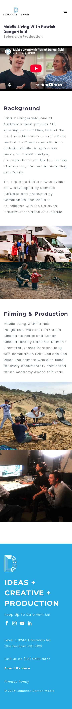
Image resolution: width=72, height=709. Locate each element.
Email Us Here (17, 668)
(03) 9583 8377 (37, 659)
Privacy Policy (17, 682)
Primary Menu (65, 11)
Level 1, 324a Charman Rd (28, 640)
